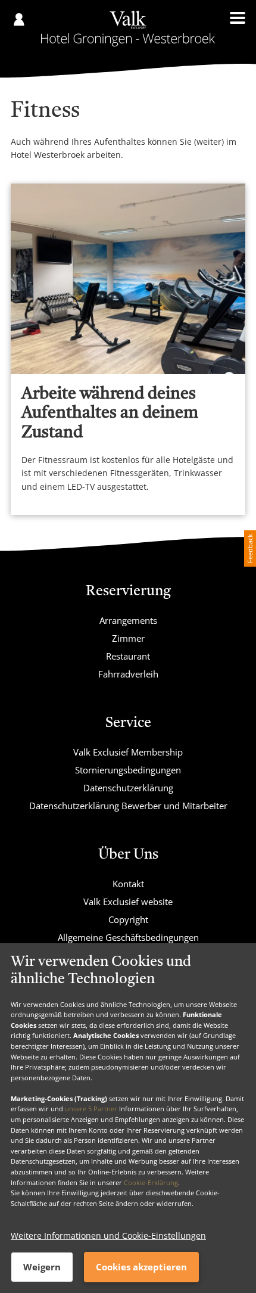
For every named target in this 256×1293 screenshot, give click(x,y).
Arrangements (128, 620)
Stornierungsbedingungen (128, 770)
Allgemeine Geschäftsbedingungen (128, 937)
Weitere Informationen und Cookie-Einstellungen (108, 1235)
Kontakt (128, 884)
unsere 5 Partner (91, 1108)
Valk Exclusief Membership (128, 752)
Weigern (42, 1267)
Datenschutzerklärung (128, 788)
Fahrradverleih (128, 674)
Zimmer (128, 638)
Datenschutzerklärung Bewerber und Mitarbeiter (128, 806)
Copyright (128, 919)
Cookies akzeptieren (141, 1267)
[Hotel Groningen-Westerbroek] (128, 28)
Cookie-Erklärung (151, 1182)
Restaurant (128, 656)
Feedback (249, 548)
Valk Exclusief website (128, 901)
